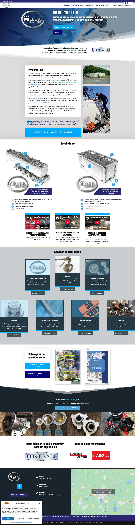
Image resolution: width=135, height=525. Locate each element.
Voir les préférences (33, 518)
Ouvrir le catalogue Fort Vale (37, 375)
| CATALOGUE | (117, 6)
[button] (39, 503)
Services (89, 6)
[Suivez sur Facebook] (19, 486)
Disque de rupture (43, 517)
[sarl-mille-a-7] (118, 435)
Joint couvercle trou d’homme (60, 517)
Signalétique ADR (102, 517)
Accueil (66, 6)
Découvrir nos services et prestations (53, 132)
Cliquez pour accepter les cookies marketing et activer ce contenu (103, 492)
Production (75, 517)
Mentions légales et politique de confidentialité (21, 522)
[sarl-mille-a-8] (51, 435)
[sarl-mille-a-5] (17, 435)
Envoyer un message (18, 495)
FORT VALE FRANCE (102, 6)
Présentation (77, 6)
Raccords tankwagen (88, 517)
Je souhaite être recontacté (67, 407)
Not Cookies (21, 518)
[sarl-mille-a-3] (84, 435)
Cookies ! (8, 518)
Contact (128, 6)
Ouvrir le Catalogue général (37, 366)
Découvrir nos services (63, 27)
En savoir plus (37, 293)
